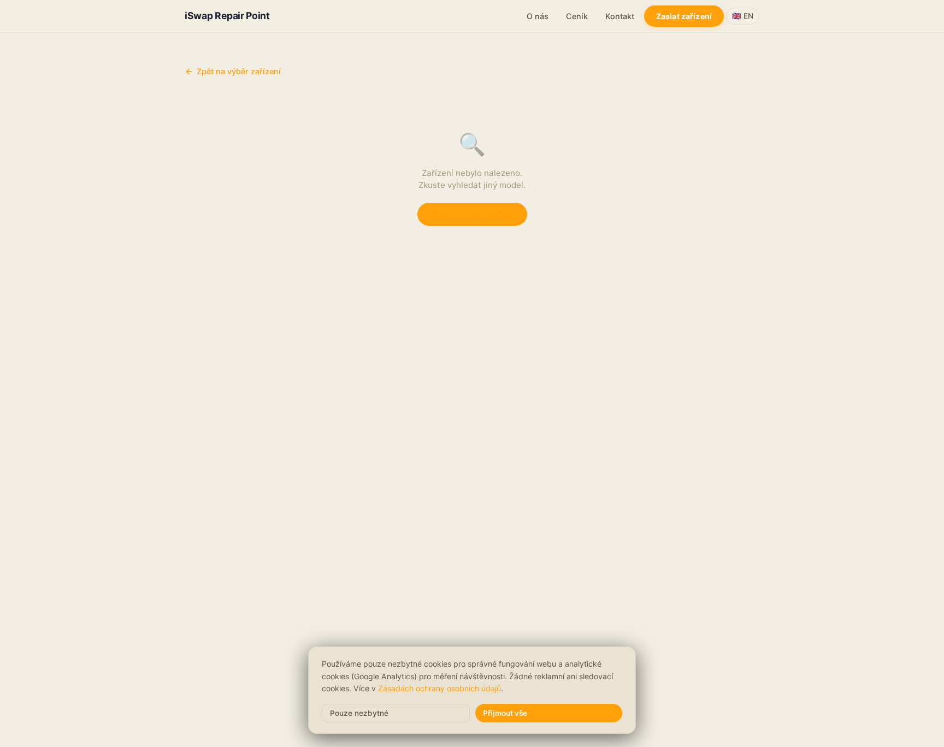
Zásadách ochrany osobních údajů (439, 688)
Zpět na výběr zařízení (239, 71)
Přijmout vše (505, 713)
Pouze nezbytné (359, 713)
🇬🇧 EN (742, 15)
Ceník (577, 16)
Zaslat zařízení (684, 16)
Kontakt (619, 16)
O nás (537, 16)
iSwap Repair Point (227, 15)
